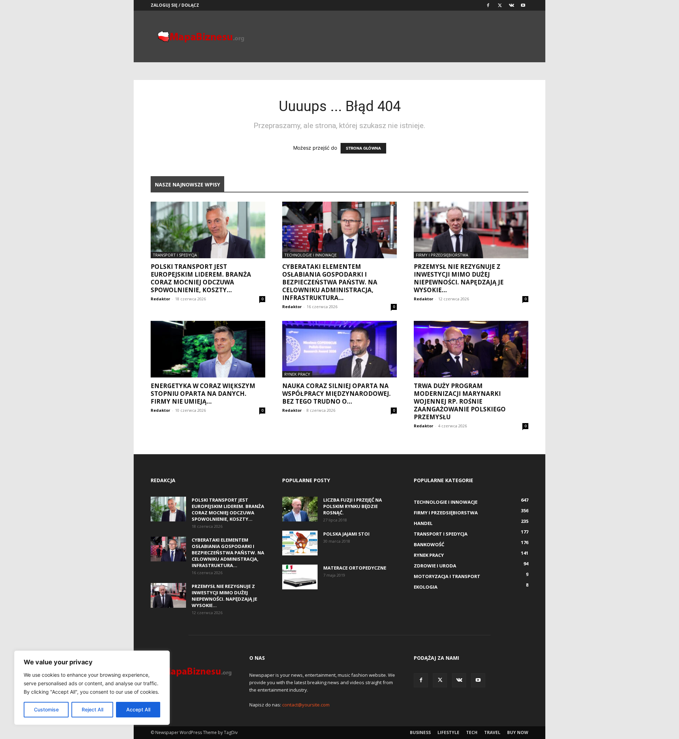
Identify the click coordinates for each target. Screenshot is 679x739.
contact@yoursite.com (306, 705)
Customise (46, 709)
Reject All (92, 709)
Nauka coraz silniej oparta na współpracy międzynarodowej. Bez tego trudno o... (336, 393)
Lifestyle (448, 732)
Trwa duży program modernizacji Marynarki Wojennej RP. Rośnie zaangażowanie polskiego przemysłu (460, 401)
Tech (471, 732)
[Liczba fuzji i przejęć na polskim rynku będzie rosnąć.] (300, 509)
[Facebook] (488, 5)
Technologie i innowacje (310, 255)
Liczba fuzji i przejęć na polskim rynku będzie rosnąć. (352, 506)
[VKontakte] (511, 5)
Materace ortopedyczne (354, 568)
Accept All (138, 709)
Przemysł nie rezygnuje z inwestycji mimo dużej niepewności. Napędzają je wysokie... (459, 278)
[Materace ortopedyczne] (300, 577)
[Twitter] (499, 5)
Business (420, 732)
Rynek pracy (297, 374)
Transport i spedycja (175, 255)
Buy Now (517, 732)
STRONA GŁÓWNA (363, 148)
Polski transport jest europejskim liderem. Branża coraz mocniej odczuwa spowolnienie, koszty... (201, 278)
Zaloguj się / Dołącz (175, 5)
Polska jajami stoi (346, 534)
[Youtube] (523, 5)
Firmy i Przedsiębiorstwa (442, 255)
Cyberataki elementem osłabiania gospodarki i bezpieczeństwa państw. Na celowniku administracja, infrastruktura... (329, 282)
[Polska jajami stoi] (300, 543)
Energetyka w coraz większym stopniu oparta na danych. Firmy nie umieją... (203, 393)
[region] (92, 688)
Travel (492, 732)
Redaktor (160, 298)
